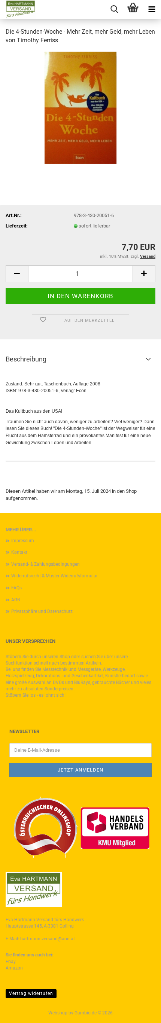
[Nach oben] (140, 1012)
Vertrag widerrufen (31, 993)
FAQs (16, 587)
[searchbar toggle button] (114, 9)
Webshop (57, 1013)
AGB (15, 599)
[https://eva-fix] (18, 9)
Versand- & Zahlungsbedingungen (45, 564)
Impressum (22, 540)
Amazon (14, 968)
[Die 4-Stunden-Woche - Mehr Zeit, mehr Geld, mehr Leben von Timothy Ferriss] (80, 107)
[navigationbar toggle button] (151, 9)
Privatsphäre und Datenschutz (42, 611)
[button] (17, 273)
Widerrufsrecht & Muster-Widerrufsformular (54, 575)
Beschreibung (26, 359)
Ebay (11, 961)
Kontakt (19, 552)
